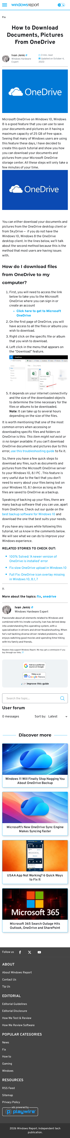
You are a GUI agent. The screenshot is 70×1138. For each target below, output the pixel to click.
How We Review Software (18, 1025)
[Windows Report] (25, 5)
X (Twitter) (29, 952)
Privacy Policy (11, 1102)
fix (39, 597)
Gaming (7, 1064)
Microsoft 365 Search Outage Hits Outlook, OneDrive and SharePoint (35, 926)
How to (6, 1057)
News (5, 1042)
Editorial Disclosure (14, 1011)
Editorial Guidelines (14, 1004)
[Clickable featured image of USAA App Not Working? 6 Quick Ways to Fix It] (35, 855)
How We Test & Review (16, 1018)
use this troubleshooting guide (32, 451)
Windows (7, 1071)
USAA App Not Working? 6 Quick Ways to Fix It (35, 878)
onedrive (49, 597)
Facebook (20, 952)
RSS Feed (8, 1088)
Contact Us (9, 980)
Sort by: (40, 717)
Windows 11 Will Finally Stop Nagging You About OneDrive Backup (35, 781)
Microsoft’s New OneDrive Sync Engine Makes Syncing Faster (35, 829)
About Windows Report (17, 972)
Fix (4, 17)
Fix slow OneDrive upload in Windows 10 (38, 568)
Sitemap (7, 1095)
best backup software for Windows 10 (28, 514)
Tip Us (6, 986)
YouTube (39, 952)
